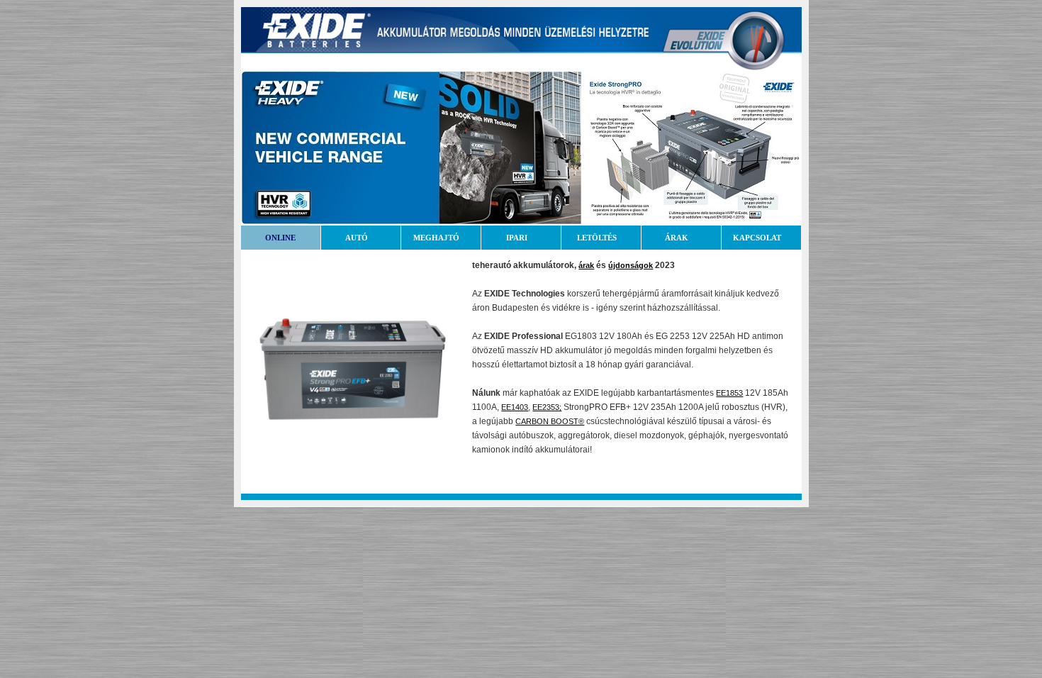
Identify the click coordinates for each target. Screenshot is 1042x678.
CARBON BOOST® (549, 421)
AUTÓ (356, 237)
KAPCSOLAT (757, 237)
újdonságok (630, 265)
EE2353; (546, 407)
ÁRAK (676, 237)
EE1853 (729, 393)
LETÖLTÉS (597, 237)
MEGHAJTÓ (436, 237)
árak (586, 265)
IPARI (516, 237)
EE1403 (514, 407)
